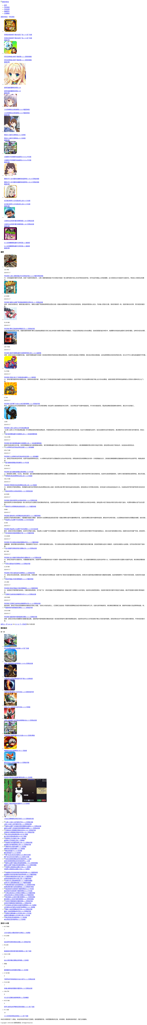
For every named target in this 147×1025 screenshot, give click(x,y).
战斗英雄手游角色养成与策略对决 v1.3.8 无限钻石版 (25, 557)
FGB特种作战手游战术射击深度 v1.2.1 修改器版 (24, 456)
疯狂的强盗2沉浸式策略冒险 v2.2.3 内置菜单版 (24, 588)
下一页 (22, 624)
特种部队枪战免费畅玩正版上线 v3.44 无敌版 (23, 485)
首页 (5, 5)
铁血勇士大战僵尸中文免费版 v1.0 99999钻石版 (24, 529)
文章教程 (7, 13)
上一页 (5, 624)
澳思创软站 (4, 17)
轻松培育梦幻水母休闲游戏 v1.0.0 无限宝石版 (23, 500)
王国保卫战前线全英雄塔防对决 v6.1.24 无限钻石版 (25, 603)
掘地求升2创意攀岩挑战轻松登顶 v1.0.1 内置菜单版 (25, 515)
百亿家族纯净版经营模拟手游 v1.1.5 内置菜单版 (24, 542)
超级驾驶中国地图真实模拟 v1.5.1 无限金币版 (23, 617)
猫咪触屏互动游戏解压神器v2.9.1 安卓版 (16, 970)
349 (11, 624)
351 (16, 624)
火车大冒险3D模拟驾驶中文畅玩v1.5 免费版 (17, 932)
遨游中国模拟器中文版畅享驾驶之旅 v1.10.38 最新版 (25, 353)
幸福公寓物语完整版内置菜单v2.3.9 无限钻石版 (18, 988)
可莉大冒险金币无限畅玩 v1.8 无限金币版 (22, 573)
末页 (25, 624)
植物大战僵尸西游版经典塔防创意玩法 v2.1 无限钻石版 (26, 302)
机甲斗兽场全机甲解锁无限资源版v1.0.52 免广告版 (19, 1006)
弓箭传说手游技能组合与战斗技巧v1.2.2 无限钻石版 (19, 979)
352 (18, 624)
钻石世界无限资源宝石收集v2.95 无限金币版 (17, 942)
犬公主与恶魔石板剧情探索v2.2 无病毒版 (16, 997)
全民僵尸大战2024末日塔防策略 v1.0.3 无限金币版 (25, 403)
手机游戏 (7, 7)
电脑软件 (7, 11)
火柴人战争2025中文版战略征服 (19, 428)
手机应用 (7, 9)
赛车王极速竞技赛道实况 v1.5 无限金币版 (22, 328)
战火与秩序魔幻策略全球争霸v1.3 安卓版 (16, 960)
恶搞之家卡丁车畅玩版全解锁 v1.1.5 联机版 (23, 377)
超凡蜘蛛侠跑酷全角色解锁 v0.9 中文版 (21, 472)
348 (9, 624)
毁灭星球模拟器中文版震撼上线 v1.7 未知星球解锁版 (26, 443)
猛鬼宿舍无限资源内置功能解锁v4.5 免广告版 (17, 951)
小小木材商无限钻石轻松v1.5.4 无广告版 (16, 1016)
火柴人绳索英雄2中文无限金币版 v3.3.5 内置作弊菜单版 (26, 276)
